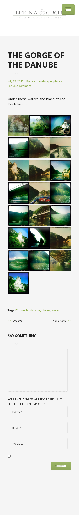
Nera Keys (59, 321)
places (57, 81)
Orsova (18, 321)
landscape (45, 81)
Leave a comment (19, 86)
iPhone (20, 310)
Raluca (30, 81)
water (55, 310)
